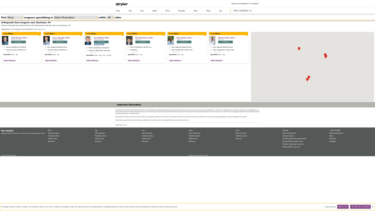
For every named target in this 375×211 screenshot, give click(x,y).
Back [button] (195, 10)
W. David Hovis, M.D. (144, 38)
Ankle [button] (154, 10)
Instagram (332, 141)
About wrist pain (241, 133)
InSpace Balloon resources (291, 147)
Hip (96, 130)
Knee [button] (118, 10)
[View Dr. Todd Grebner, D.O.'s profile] (5, 40)
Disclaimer (192, 155)
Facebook (332, 139)
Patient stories (52, 139)
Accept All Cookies (360, 206)
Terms (206, 155)
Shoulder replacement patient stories (294, 139)
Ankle (190, 130)
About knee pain (53, 133)
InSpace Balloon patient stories (292, 141)
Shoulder (285, 130)
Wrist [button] (168, 10)
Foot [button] (142, 10)
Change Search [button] (40, 29)
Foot (143, 130)
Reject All (342, 206)
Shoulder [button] (181, 10)
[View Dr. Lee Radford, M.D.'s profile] (88, 40)
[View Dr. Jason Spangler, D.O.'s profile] (46, 40)
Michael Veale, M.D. (226, 38)
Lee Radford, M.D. (101, 38)
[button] (309, 77)
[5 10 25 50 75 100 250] (109, 17)
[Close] (372, 207)
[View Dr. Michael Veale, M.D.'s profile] (212, 40)
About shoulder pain (289, 133)
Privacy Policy (199, 155)
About (331, 136)
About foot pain (147, 133)
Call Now (19, 42)
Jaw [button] (220, 10)
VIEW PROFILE (9, 60)
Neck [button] (208, 10)
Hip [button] (130, 10)
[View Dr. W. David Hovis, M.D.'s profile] (129, 40)
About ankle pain (194, 133)
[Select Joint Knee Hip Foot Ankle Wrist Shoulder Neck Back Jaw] (14, 17)
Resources (51, 141)
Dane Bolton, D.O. (184, 38)
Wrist (237, 130)
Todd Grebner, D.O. (19, 38)
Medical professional (336, 133)
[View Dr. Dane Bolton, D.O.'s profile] (171, 40)
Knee (49, 130)
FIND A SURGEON (241, 10)
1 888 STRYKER (334, 130)
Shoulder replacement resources (293, 144)
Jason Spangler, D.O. (61, 38)
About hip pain (100, 133)
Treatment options (54, 136)
